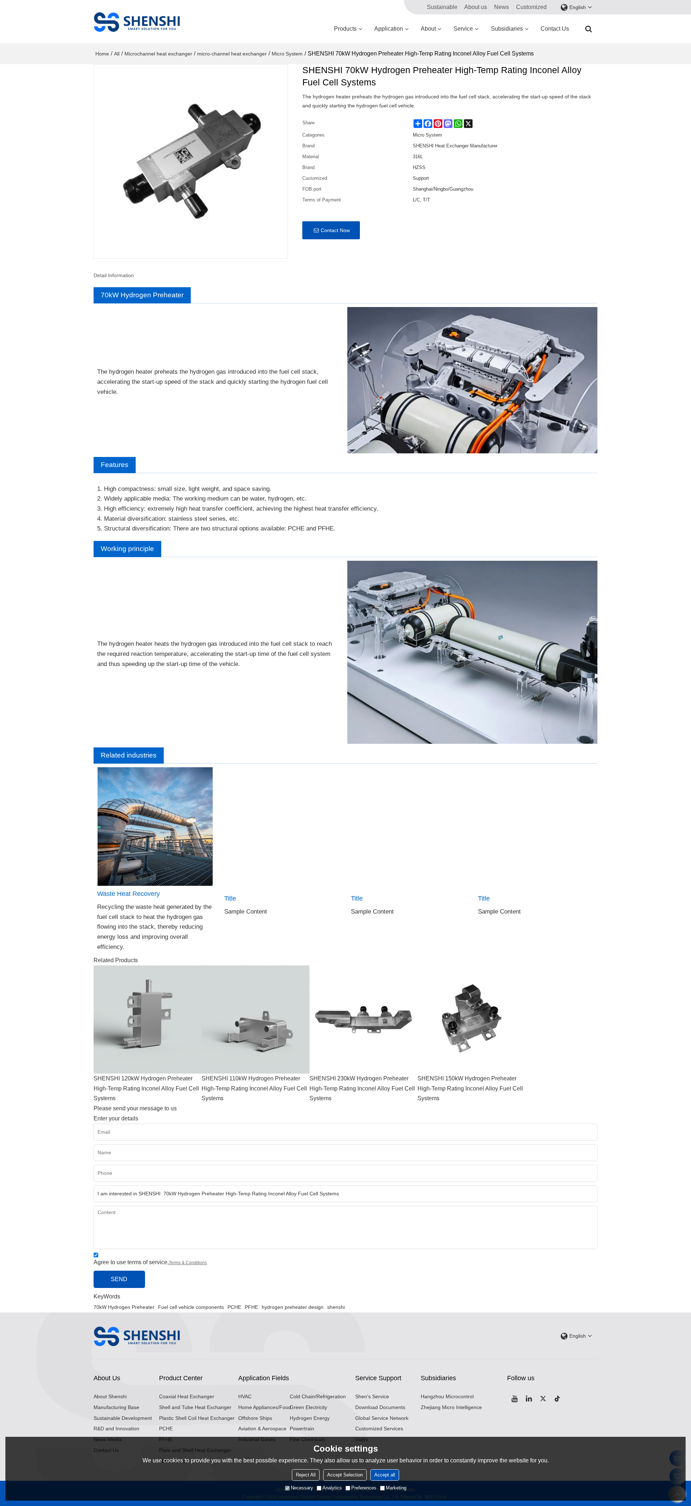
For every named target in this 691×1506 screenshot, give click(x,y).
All (116, 54)
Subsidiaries (507, 29)
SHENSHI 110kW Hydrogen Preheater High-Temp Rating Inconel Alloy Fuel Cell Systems (254, 1088)
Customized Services (379, 1428)
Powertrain (302, 1428)
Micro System (287, 54)
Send (119, 1279)
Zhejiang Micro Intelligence (451, 1407)
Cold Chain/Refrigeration (318, 1396)
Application (388, 29)
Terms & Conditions (188, 1262)
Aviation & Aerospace (262, 1428)
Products (345, 29)
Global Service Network (381, 1418)
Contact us (555, 29)
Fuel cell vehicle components (191, 1307)
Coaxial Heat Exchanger (186, 1396)
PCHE (234, 1307)
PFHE (251, 1307)
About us (475, 7)
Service (463, 29)
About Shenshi (110, 1396)
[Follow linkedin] (528, 1398)
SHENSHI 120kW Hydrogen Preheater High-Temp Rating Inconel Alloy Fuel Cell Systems (146, 1088)
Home (102, 54)
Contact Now (335, 230)
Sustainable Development (123, 1418)
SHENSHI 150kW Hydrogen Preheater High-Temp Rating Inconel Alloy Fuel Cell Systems (470, 1088)
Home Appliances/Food (264, 1407)
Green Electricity (308, 1407)
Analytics (332, 1488)
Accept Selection (345, 1475)
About (428, 29)
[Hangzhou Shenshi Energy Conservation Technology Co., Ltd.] (137, 21)
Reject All (306, 1475)
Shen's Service (372, 1396)
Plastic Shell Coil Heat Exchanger (197, 1418)
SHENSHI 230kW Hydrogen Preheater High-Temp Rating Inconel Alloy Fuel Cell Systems (362, 1088)
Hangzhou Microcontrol (447, 1396)
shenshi (336, 1307)
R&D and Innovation (116, 1428)
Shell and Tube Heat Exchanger (195, 1407)
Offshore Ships (255, 1418)
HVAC (245, 1396)
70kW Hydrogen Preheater (124, 1307)
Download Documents (380, 1407)
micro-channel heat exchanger (232, 54)
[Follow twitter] (543, 1398)
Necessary (302, 1488)
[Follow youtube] (514, 1398)
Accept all (384, 1475)
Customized (531, 7)
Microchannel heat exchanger (158, 54)
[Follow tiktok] (557, 1398)
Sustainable (442, 7)
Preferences (363, 1488)
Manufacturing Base (116, 1407)
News (501, 7)
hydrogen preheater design (293, 1307)
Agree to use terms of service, (150, 1262)
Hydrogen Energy (310, 1418)
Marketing (396, 1488)
